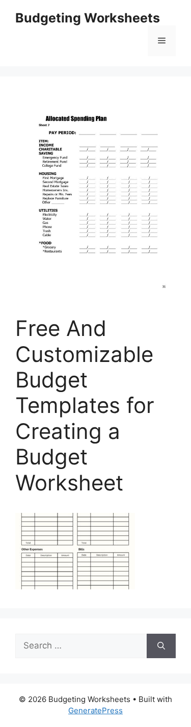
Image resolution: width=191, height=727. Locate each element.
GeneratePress (95, 710)
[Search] (161, 646)
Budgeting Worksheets (87, 17)
